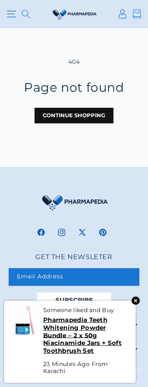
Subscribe (74, 300)
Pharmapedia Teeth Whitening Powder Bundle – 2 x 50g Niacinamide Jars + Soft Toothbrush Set (82, 335)
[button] (11, 14)
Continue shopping (74, 115)
